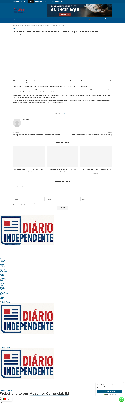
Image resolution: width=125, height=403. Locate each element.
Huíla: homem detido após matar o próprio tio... (62, 169)
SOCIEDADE (3, 274)
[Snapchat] (108, 1)
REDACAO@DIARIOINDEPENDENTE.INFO (21, 256)
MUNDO (53, 20)
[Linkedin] (103, 1)
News (17, 25)
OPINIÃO (68, 20)
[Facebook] (99, 1)
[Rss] (110, 1)
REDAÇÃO (20, 34)
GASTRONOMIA (4, 271)
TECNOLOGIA (83, 20)
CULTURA (22, 20)
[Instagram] (101, 1)
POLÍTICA (75, 20)
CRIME (1, 268)
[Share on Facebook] (66, 113)
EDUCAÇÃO (3, 270)
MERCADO (46, 20)
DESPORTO (30, 20)
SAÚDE (2, 273)
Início (14, 25)
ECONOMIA (38, 20)
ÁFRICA (16, 20)
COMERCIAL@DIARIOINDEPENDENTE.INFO (23, 252)
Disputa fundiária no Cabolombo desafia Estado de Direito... (96, 170)
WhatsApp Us (111, 391)
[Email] (106, 1)
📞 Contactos (93, 20)
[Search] (111, 21)
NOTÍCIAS (60, 20)
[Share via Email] (70, 113)
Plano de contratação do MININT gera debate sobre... (28, 169)
